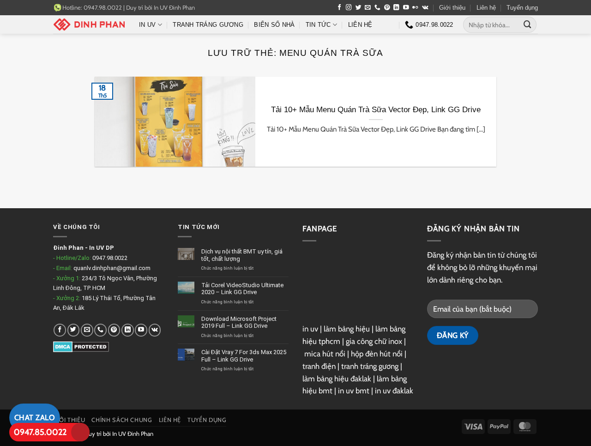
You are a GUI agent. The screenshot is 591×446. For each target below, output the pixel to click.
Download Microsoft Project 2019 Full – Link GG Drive (239, 322)
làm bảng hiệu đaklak (336, 378)
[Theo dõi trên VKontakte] (425, 8)
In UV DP (101, 247)
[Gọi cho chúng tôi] (377, 8)
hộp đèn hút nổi (377, 353)
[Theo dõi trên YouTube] (406, 8)
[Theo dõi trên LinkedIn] (396, 8)
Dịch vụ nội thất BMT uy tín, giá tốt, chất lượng (242, 255)
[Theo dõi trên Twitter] (359, 8)
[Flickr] (415, 8)
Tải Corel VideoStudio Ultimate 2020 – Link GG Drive (242, 289)
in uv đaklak (394, 390)
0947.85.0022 (40, 432)
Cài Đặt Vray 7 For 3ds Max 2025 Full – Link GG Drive (243, 356)
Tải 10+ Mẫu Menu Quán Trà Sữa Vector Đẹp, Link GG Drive (376, 109)
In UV (147, 24)
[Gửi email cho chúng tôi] (368, 8)
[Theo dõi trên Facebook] (340, 8)
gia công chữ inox (374, 341)
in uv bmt (353, 390)
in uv (310, 328)
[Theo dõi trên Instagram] (349, 8)
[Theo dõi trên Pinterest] (387, 8)
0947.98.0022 (109, 257)
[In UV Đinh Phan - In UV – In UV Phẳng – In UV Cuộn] (89, 24)
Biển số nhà (274, 24)
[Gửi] (527, 25)
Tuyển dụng (522, 7)
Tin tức (318, 24)
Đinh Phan (68, 247)
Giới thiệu (452, 7)
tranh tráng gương (369, 366)
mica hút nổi (324, 353)
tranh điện (319, 366)
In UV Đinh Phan (174, 7)
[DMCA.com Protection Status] (81, 346)
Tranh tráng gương (208, 24)
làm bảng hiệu (347, 328)
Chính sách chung (121, 419)
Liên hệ (486, 7)
